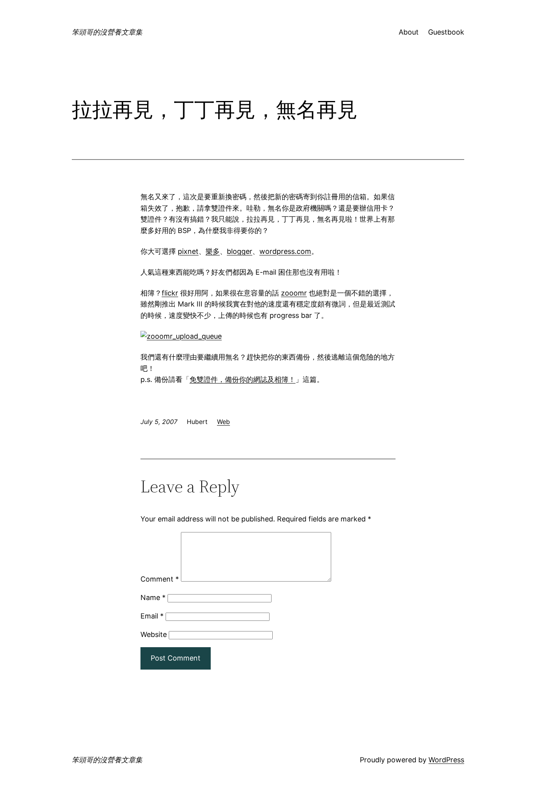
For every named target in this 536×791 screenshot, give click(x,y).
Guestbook (446, 32)
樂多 (213, 251)
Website (153, 634)
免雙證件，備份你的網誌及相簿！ (242, 379)
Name (153, 597)
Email (152, 616)
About (409, 32)
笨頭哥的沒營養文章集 (107, 32)
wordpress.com (285, 251)
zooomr (294, 293)
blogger (239, 251)
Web (223, 422)
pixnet (188, 251)
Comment (159, 579)
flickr (170, 293)
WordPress (446, 760)
